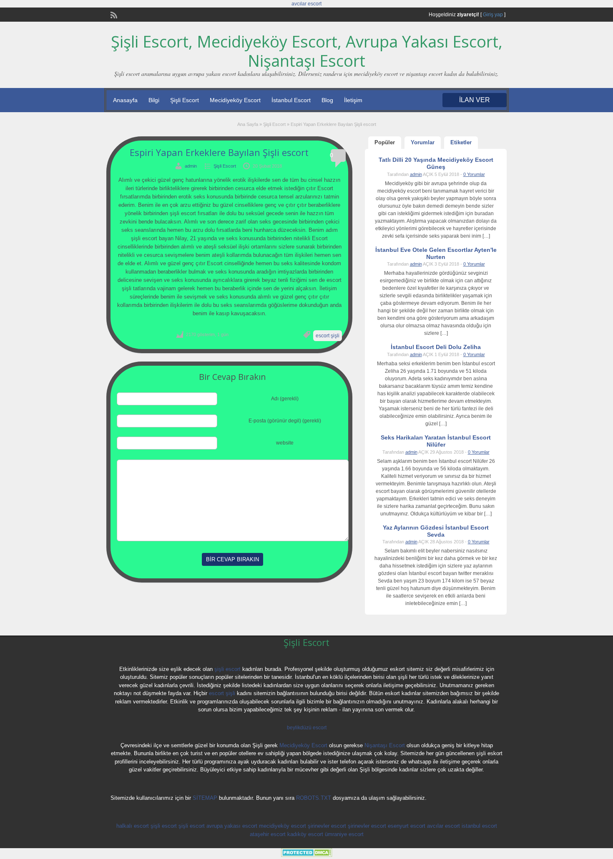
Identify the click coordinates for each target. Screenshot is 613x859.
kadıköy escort (305, 834)
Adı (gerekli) (285, 399)
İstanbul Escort (291, 100)
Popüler (384, 142)
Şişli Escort (184, 100)
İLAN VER (474, 99)
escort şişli (327, 336)
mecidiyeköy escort (282, 826)
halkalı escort (132, 826)
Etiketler (461, 142)
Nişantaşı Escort (384, 745)
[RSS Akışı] (113, 14)
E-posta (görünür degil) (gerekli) (285, 421)
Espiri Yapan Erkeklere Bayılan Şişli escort (219, 152)
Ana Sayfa (247, 124)
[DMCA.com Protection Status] (306, 855)
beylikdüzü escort (307, 728)
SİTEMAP (205, 798)
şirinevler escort (327, 826)
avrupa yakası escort (231, 826)
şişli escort (227, 669)
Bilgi (153, 100)
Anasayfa (125, 100)
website (285, 443)
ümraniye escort (344, 834)
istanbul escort (479, 826)
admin (191, 165)
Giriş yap (493, 15)
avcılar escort (306, 4)
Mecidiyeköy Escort (235, 100)
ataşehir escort (268, 834)
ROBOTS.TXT (313, 798)
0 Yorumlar (474, 174)
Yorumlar (423, 142)
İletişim (353, 100)
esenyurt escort (406, 826)
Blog (327, 100)
